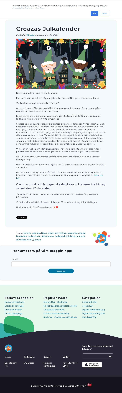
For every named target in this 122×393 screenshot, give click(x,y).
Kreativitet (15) (89, 317)
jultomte (81, 236)
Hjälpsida (47, 363)
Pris (6, 366)
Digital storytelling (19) (93, 313)
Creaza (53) (87, 305)
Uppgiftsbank (11, 363)
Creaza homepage (13, 313)
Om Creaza (29, 363)
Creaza (31, 35)
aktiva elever (48, 236)
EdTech (27, 233)
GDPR (65, 366)
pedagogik (60, 236)
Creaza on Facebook (14, 302)
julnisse (37, 239)
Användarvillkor (70, 363)
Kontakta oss (49, 366)
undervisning (34, 236)
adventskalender (24, 239)
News (44, 233)
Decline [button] (104, 13)
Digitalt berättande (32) (93, 309)
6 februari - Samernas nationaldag (60, 317)
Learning (36, 233)
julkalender (72, 233)
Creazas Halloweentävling (56, 313)
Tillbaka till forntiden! (53, 309)
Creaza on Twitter (13, 309)
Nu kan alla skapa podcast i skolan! (60, 305)
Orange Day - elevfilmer (55, 302)
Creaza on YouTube (14, 305)
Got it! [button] (94, 13)
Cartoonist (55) (89, 302)
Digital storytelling (57, 233)
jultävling (71, 236)
